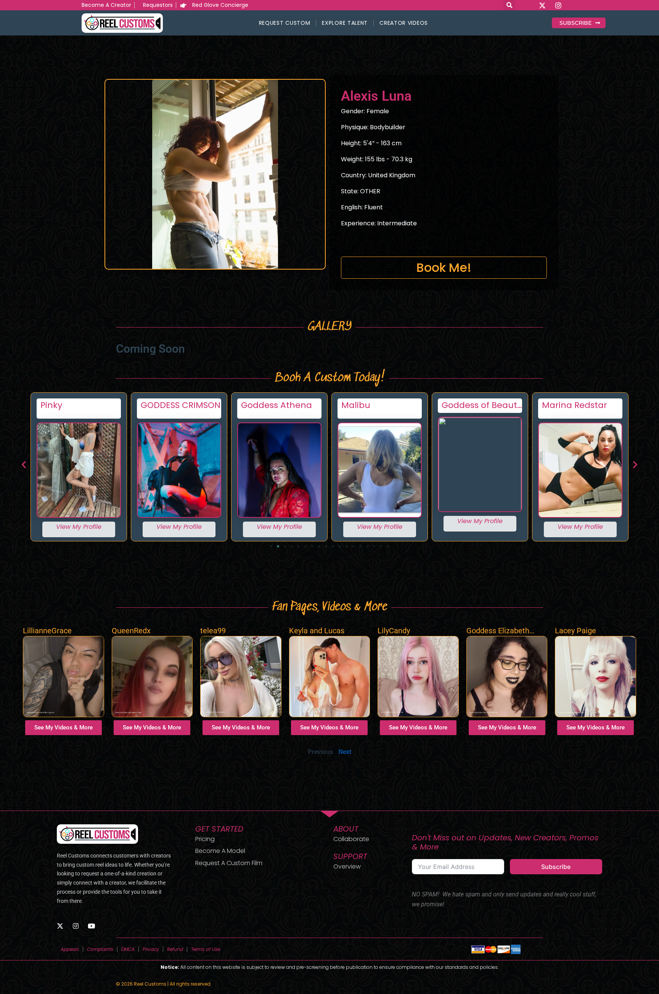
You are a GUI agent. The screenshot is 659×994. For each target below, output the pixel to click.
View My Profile (78, 526)
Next (345, 751)
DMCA (128, 949)
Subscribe (556, 866)
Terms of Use (205, 949)
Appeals (70, 949)
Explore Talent (345, 23)
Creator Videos (403, 23)
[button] (24, 464)
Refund (175, 949)
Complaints (100, 949)
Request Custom (284, 23)
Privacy (151, 949)
